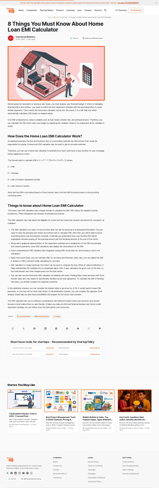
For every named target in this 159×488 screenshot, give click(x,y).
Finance (60, 10)
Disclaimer (92, 474)
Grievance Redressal (131, 474)
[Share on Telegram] (56, 328)
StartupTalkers (46, 10)
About (55, 462)
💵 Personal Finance (42, 316)
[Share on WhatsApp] (13, 328)
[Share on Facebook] (34, 328)
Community (57, 478)
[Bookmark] (100, 328)
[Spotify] (27, 473)
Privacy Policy (93, 462)
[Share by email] (78, 328)
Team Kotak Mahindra (25, 37)
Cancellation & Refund (96, 478)
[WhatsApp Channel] (31, 473)
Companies (32, 10)
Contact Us (57, 466)
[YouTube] (23, 473)
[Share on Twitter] (24, 328)
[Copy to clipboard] (89, 328)
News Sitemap (128, 470)
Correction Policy (94, 482)
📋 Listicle (56, 316)
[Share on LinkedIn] (45, 328)
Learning (70, 10)
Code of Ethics (128, 462)
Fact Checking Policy (131, 466)
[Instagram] (19, 473)
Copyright (92, 470)
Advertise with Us (60, 474)
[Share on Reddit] (67, 328)
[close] (156, 3)
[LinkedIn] (15, 473)
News (21, 10)
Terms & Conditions (95, 466)
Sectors (98, 10)
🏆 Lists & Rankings (23, 316)
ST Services (121, 10)
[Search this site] (105, 10)
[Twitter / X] (7, 473)
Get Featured (135, 10)
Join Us (75, 38)
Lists (79, 10)
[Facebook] (11, 473)
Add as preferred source (94, 38)
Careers (88, 10)
